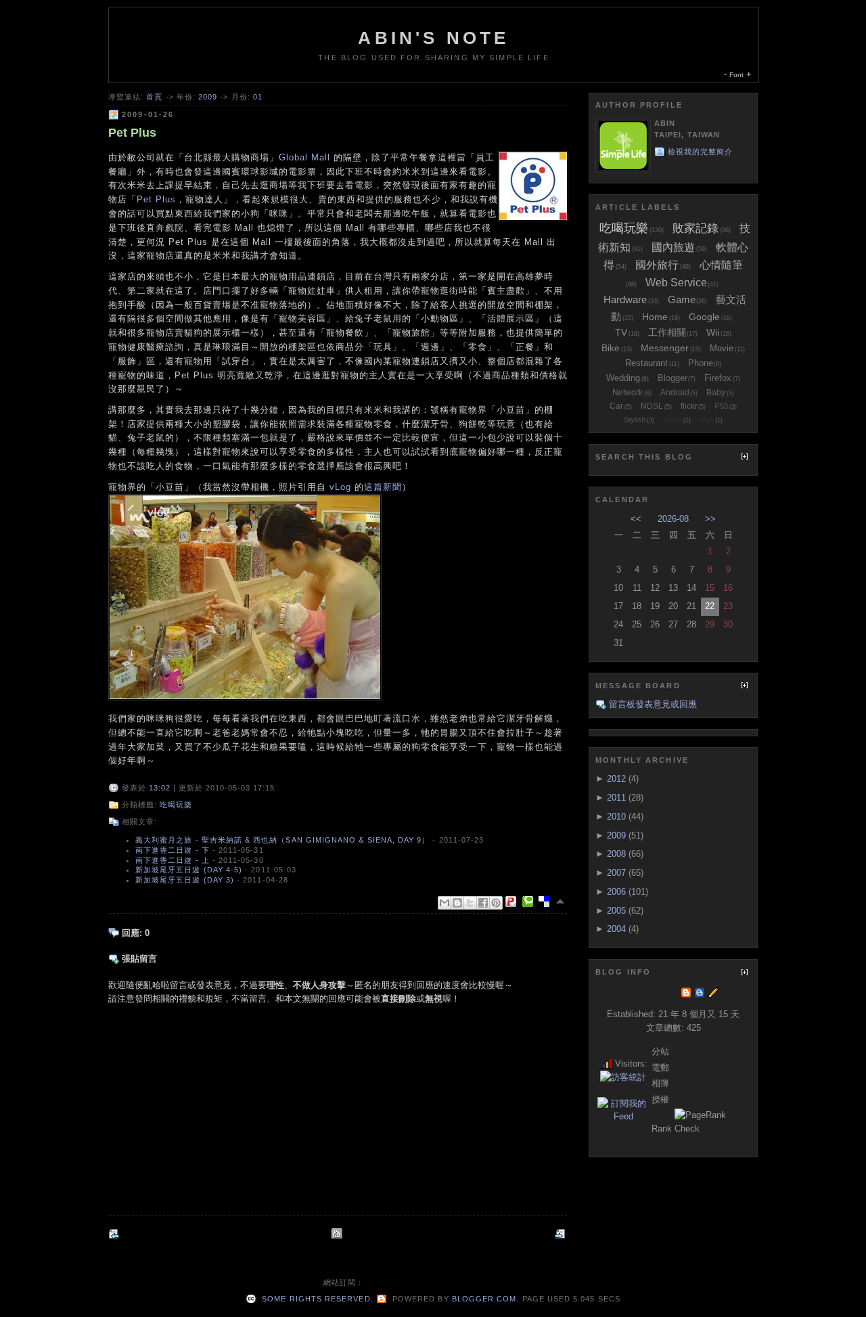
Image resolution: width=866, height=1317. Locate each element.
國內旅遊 (673, 247)
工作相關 (667, 332)
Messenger (665, 347)
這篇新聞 (383, 487)
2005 (616, 911)
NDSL (652, 406)
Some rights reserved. (316, 1299)
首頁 (154, 97)
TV (621, 332)
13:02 (159, 788)
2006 (616, 892)
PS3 (721, 406)
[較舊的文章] (561, 1233)
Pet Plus (132, 132)
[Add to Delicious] (547, 901)
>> (710, 519)
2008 (616, 854)
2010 (616, 816)
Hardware (625, 299)
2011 (616, 798)
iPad (707, 420)
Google (704, 316)
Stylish (634, 420)
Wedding (623, 378)
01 (258, 97)
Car (616, 406)
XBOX (673, 420)
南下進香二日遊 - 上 (172, 860)
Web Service (676, 282)
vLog (340, 487)
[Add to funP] (513, 901)
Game (682, 299)
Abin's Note (433, 38)
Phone (700, 363)
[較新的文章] (115, 1233)
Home (655, 316)
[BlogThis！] (457, 903)
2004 (616, 929)
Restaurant (646, 363)
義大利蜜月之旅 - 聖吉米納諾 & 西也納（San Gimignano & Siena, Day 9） (282, 840)
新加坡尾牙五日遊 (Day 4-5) (188, 870)
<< (636, 519)
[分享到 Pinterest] (496, 903)
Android (674, 392)
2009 (207, 97)
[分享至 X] (470, 903)
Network (627, 392)
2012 (616, 779)
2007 (616, 873)
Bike (610, 347)
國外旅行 (657, 265)
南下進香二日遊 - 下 (172, 850)
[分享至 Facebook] (483, 903)
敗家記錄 (696, 228)
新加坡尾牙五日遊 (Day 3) (184, 880)
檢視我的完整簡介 (700, 152)
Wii (712, 332)
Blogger (672, 378)
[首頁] (338, 1233)
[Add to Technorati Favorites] (530, 901)
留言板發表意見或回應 (653, 704)
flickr (689, 406)
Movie (721, 348)
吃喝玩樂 (176, 805)
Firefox (717, 378)
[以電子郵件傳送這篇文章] (444, 903)
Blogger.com (484, 1299)
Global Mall (304, 157)
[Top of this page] (561, 901)
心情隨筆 (721, 265)
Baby (715, 392)
